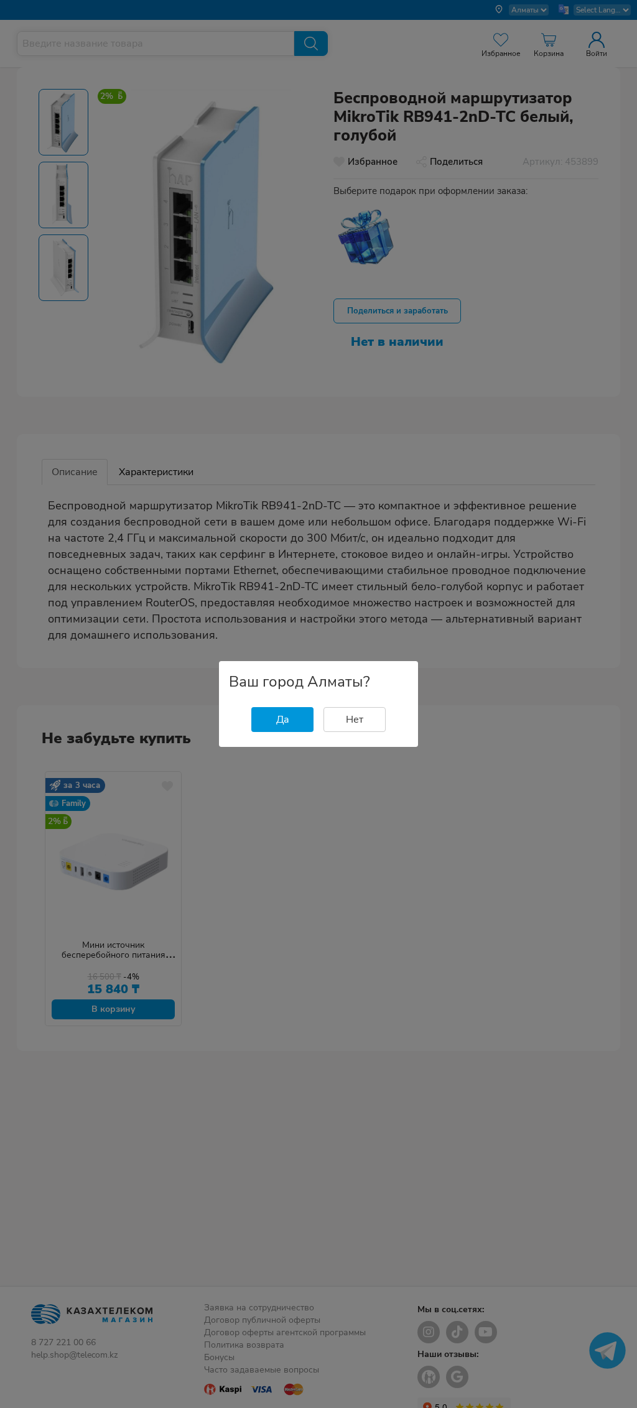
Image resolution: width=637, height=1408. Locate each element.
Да (282, 719)
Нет (354, 719)
